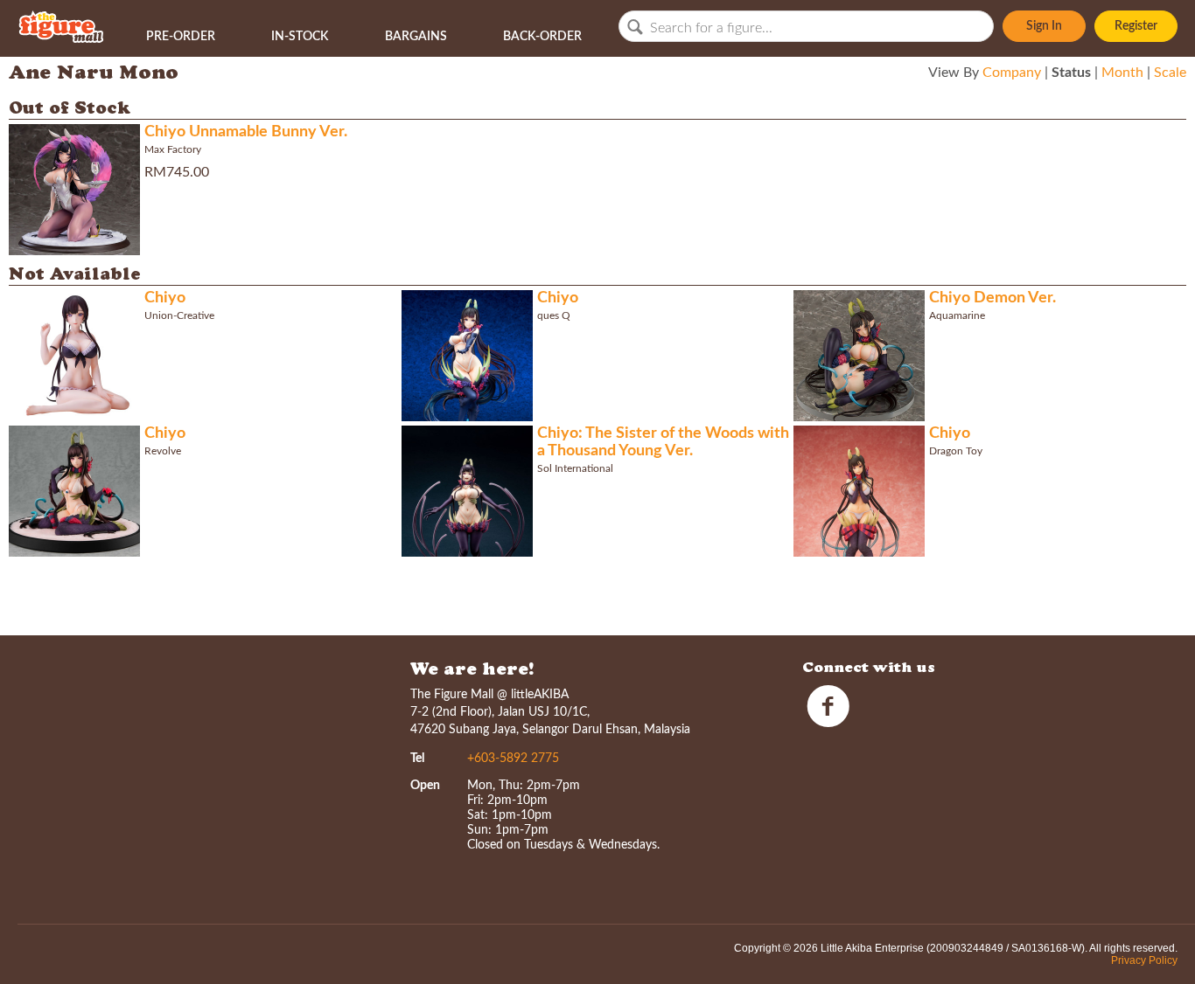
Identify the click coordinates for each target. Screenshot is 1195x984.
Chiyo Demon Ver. (992, 298)
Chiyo (164, 298)
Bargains (416, 37)
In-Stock (299, 37)
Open (425, 786)
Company (1011, 73)
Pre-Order (180, 37)
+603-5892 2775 (513, 758)
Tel (417, 758)
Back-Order (542, 37)
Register (1136, 26)
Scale (1170, 73)
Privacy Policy (1144, 960)
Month (1122, 73)
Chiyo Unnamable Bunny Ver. (245, 132)
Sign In (1044, 26)
